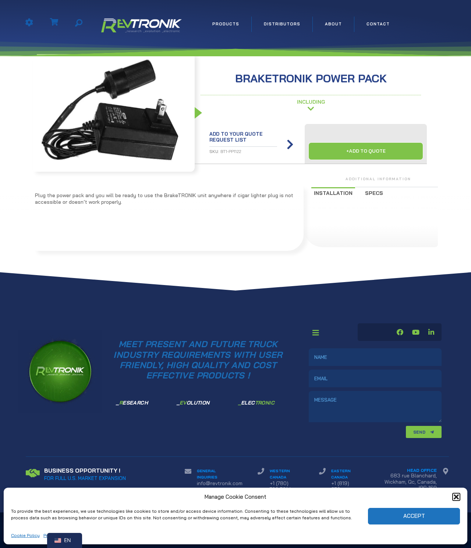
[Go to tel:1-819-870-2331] (340, 485)
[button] (456, 497)
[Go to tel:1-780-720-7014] (281, 482)
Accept (414, 515)
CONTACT (378, 23)
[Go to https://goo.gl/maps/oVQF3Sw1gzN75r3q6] (412, 481)
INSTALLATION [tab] (333, 193)
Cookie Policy (25, 535)
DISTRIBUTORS (282, 23)
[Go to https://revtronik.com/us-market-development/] (98, 474)
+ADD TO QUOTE (366, 151)
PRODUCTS (225, 23)
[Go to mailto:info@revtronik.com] (214, 479)
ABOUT (333, 23)
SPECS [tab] (374, 193)
